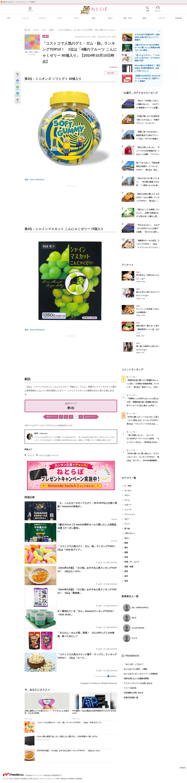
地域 (93, 18)
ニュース (25, 18)
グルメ (76, 18)
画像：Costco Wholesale (34, 180)
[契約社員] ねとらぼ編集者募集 (135, 678)
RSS (58, 779)
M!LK (134, 618)
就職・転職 (128, 567)
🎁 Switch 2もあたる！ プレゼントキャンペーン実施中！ (18, 2)
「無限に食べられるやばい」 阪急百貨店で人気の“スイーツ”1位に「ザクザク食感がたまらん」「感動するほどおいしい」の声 (148, 139)
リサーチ (161, 18)
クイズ (59, 18)
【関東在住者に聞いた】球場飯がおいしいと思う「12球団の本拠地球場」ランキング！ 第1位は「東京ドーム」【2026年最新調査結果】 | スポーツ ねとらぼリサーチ (143, 387)
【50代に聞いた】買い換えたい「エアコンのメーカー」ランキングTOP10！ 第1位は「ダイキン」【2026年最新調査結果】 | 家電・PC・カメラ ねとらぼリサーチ (143, 460)
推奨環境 (79, 779)
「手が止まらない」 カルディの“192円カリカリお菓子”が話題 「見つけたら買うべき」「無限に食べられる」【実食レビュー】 (147, 232)
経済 (126, 576)
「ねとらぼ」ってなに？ (132, 664)
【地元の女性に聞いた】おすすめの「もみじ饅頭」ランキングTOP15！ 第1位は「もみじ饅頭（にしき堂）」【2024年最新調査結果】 (147, 201)
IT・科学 (127, 486)
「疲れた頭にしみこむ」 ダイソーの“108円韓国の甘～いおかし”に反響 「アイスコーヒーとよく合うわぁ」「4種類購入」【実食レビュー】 (148, 154)
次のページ (90, 417)
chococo (114, 67)
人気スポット (129, 533)
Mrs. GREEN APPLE (140, 608)
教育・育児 (127, 18)
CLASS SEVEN (138, 628)
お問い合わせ (33, 779)
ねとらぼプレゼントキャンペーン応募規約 (140, 674)
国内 (126, 547)
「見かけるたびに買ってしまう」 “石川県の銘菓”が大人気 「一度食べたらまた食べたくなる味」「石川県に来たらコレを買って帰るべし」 (147, 185)
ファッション (129, 514)
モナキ (134, 638)
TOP (8, 18)
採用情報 (71, 779)
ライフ (127, 524)
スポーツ (128, 505)
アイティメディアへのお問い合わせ (137, 683)
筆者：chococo (40, 433)
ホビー (127, 519)
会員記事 (178, 18)
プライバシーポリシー (47, 779)
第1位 (70, 407)
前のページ (52, 417)
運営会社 (64, 779)
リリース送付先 (129, 688)
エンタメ (42, 18)
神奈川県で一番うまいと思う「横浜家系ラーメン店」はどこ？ (147, 329)
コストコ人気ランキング (49, 455)
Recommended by (101, 676)
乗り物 (127, 529)
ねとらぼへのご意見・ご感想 (134, 669)
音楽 (126, 581)
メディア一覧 (7, 779)
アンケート (128, 265)
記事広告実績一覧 (130, 697)
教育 (126, 571)
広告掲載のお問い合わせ (132, 693)
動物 (144, 18)
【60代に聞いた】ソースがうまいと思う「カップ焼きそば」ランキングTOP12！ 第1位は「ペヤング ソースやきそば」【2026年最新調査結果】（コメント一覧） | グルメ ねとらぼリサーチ (144, 424)
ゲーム (127, 500)
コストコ (30, 455)
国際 (126, 552)
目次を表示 (110, 73)
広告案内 (24, 779)
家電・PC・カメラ (131, 562)
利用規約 (183, 768)
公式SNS (16, 779)
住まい (110, 18)
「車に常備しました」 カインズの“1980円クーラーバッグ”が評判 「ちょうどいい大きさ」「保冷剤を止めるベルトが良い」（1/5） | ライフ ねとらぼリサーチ (143, 442)
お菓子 (45, 36)
